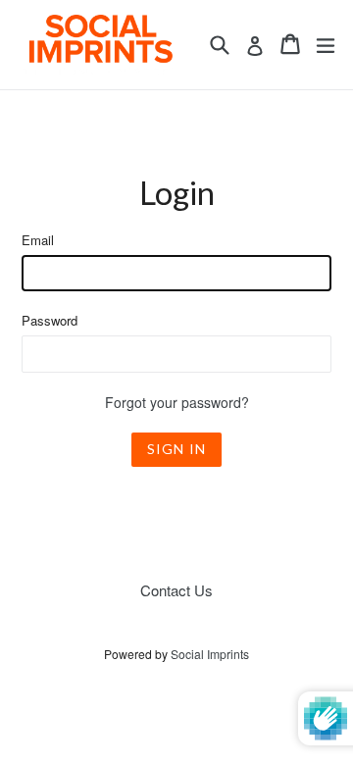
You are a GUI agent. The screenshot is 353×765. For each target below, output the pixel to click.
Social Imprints (210, 653)
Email (38, 239)
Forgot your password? (177, 402)
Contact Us (176, 590)
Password (49, 320)
